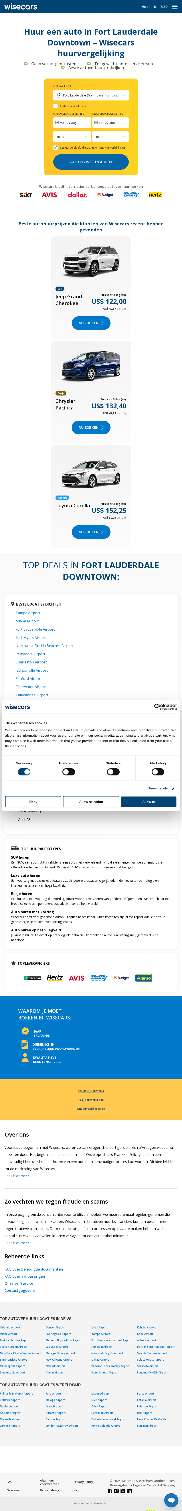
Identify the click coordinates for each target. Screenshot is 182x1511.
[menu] (175, 7)
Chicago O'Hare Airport (60, 1353)
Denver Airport (55, 1327)
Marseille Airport (10, 1419)
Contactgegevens (20, 1290)
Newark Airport (55, 1366)
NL (155, 6)
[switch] (68, 771)
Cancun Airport (55, 1419)
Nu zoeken (89, 323)
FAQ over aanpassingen (24, 1276)
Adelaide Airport (10, 1413)
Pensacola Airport (30, 653)
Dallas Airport (100, 1359)
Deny (33, 801)
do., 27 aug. (107, 122)
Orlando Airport (10, 1327)
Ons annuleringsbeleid (91, 1109)
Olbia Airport (99, 1406)
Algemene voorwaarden (49, 1482)
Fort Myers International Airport (111, 1340)
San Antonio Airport (12, 1372)
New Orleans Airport (59, 1359)
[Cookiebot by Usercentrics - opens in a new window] (157, 707)
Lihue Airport (99, 1327)
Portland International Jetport (156, 1347)
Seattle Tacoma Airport (152, 1353)
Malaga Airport (55, 1400)
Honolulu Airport (102, 1347)
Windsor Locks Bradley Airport (110, 1366)
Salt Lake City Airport (150, 1359)
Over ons (13, 1490)
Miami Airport (27, 621)
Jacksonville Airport (32, 670)
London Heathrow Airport (62, 1426)
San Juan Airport (147, 1426)
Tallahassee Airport (32, 695)
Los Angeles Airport (58, 1334)
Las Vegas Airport (57, 1347)
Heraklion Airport (102, 1413)
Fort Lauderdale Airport (35, 629)
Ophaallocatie (64, 86)
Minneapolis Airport (12, 1366)
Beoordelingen (50, 1490)
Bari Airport (144, 1413)
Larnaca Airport (10, 1426)
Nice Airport (99, 1400)
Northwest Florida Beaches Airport (44, 645)
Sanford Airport (29, 678)
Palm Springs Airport (104, 1372)
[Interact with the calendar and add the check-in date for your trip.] (72, 122)
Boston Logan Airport (14, 1347)
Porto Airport (145, 1393)
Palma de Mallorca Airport (16, 1393)
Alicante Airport (56, 1413)
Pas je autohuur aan (91, 1100)
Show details (158, 788)
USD (164, 6)
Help (145, 6)
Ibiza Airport (53, 1406)
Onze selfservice (18, 1283)
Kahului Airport (146, 1327)
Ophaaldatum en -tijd (69, 114)
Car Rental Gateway (161, 1485)
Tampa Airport (28, 612)
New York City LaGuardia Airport (20, 1353)
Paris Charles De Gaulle (151, 1419)
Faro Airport (53, 1393)
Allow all (149, 801)
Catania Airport (146, 1400)
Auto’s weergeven (91, 162)
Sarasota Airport (147, 1366)
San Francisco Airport (13, 1359)
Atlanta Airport (146, 1340)
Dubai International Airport (108, 1419)
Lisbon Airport (100, 1393)
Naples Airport (9, 1406)
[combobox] (56, 137)
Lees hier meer (16, 1175)
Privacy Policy (83, 1481)
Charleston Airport (31, 662)
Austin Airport (54, 1372)
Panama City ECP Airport (152, 1372)
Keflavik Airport (10, 1400)
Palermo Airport (147, 1406)
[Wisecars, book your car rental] (20, 6)
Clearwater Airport (31, 686)
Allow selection (91, 801)
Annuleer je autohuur (91, 1091)
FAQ (9, 1481)
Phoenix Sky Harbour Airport (64, 1340)
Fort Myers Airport (31, 637)
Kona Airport (145, 1334)
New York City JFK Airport (107, 1353)
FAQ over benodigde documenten (33, 1269)
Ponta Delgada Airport (105, 1426)
